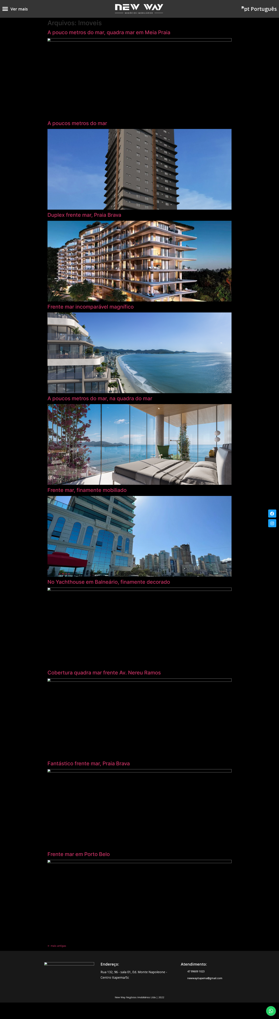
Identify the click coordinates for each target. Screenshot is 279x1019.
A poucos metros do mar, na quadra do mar (99, 398)
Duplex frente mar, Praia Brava (84, 215)
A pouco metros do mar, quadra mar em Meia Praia (108, 32)
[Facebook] (272, 514)
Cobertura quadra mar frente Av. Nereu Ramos (104, 672)
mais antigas (56, 945)
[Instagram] (272, 523)
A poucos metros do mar (77, 123)
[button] (5, 9)
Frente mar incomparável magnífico (90, 307)
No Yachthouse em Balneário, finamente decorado (108, 582)
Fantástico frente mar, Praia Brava (88, 763)
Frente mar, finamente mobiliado (87, 490)
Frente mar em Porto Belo (78, 854)
